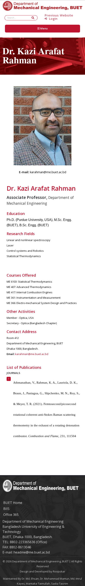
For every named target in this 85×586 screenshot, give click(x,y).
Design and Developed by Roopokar (42, 571)
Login (53, 18)
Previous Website (59, 15)
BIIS (6, 508)
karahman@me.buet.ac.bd (31, 354)
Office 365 (11, 514)
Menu (44, 28)
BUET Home (12, 502)
